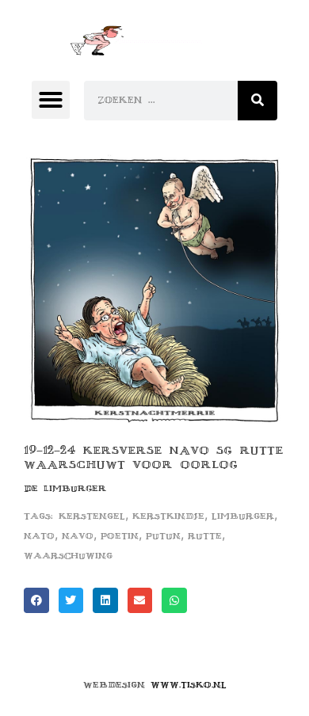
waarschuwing (68, 556)
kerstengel (92, 516)
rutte (205, 536)
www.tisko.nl (189, 685)
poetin (120, 536)
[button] (51, 100)
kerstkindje (168, 516)
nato (39, 536)
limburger (243, 516)
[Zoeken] (257, 100)
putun (163, 536)
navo (77, 536)
